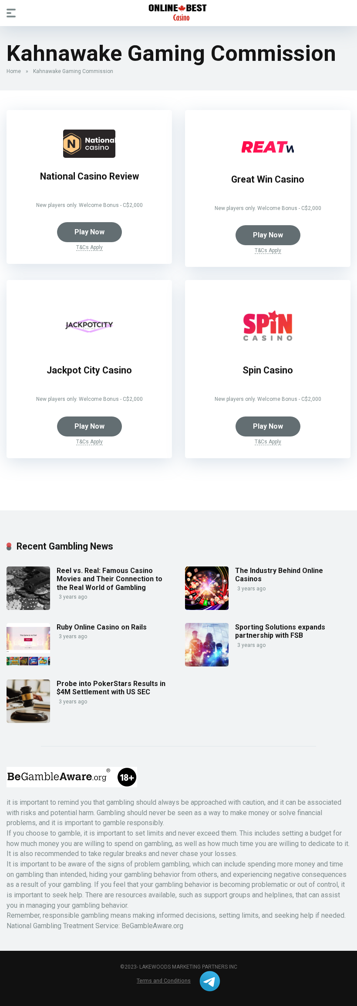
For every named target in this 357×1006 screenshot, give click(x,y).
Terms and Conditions (164, 980)
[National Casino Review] (89, 155)
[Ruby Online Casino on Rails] (28, 664)
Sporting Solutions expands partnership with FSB (280, 631)
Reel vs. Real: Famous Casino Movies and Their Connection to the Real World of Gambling (109, 578)
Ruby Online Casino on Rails (102, 627)
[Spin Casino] (268, 349)
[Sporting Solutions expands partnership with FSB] (207, 664)
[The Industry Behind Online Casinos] (207, 607)
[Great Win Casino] (268, 158)
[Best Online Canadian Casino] (178, 12)
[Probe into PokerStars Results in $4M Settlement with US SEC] (28, 720)
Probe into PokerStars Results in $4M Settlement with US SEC (111, 688)
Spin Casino (267, 370)
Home (14, 71)
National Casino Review (89, 176)
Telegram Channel (209, 981)
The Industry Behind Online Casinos (279, 574)
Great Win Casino (267, 179)
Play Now (89, 232)
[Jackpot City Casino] (89, 349)
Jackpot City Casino (89, 370)
